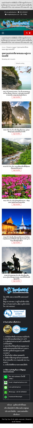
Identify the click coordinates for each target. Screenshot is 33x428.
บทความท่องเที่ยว (22, 411)
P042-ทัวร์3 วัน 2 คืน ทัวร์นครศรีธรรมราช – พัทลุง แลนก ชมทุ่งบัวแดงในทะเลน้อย (16, 201)
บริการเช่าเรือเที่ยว (10, 411)
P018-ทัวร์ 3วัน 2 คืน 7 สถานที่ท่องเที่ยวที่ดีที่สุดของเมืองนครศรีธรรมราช (16, 167)
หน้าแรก (9, 405)
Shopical (28, 419)
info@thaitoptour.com (13, 14)
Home (3, 47)
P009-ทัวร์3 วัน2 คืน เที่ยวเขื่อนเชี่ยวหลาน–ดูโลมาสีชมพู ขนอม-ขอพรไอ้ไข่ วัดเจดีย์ (16, 130)
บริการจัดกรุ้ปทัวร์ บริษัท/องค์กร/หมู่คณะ (16, 408)
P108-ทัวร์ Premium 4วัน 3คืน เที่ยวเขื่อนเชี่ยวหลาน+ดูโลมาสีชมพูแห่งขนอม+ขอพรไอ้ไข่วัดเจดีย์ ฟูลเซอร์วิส (16, 277)
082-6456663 (23, 12)
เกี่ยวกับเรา (16, 414)
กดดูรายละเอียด (16, 97)
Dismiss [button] (31, 7)
